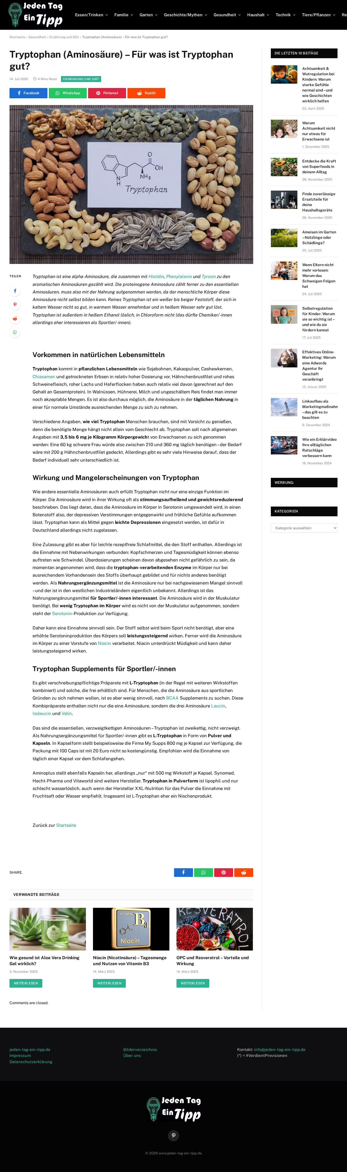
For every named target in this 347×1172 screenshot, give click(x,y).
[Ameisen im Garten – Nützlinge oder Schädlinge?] (284, 238)
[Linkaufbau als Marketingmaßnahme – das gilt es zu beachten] (284, 407)
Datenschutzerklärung (30, 1061)
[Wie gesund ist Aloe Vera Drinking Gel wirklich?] (47, 929)
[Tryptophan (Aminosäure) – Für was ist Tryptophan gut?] (131, 184)
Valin (67, 713)
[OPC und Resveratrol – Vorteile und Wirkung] (214, 929)
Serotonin (62, 613)
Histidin (156, 276)
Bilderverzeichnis (140, 1049)
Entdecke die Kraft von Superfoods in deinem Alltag (319, 166)
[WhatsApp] (14, 332)
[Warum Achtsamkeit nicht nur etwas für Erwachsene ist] (284, 129)
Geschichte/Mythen (183, 14)
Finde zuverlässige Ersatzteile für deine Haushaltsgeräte (318, 202)
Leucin (218, 706)
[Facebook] (14, 290)
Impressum (20, 1055)
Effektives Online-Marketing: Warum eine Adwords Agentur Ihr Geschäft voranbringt (319, 365)
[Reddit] (14, 318)
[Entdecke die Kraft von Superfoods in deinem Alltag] (284, 167)
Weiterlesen (26, 983)
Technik (283, 14)
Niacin (104, 643)
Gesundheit (225, 14)
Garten (146, 14)
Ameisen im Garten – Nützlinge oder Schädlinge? (319, 237)
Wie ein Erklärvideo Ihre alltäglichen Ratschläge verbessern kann (319, 447)
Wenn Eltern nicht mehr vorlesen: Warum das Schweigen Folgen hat (318, 276)
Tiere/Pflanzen (316, 14)
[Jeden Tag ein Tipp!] (35, 15)
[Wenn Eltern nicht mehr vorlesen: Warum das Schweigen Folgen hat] (284, 271)
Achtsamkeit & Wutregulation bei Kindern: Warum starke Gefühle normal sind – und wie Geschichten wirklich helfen (318, 84)
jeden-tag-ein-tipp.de (29, 1049)
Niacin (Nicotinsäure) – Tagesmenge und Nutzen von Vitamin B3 (129, 960)
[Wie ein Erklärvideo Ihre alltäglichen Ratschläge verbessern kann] (284, 445)
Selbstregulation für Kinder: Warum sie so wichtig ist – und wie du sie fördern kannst (318, 319)
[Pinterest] (14, 304)
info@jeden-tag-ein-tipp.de (280, 1049)
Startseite (17, 37)
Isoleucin (42, 713)
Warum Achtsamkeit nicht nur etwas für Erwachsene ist (318, 131)
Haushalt (256, 14)
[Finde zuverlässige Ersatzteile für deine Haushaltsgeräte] (284, 200)
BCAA (172, 698)
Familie (121, 14)
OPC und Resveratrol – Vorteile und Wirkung (212, 960)
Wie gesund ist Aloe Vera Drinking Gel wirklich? (44, 960)
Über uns (132, 1055)
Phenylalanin (179, 276)
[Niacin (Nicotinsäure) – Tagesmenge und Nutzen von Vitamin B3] (131, 929)
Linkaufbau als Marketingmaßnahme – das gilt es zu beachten (321, 409)
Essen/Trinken (89, 14)
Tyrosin (209, 276)
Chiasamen (44, 376)
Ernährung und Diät (64, 37)
